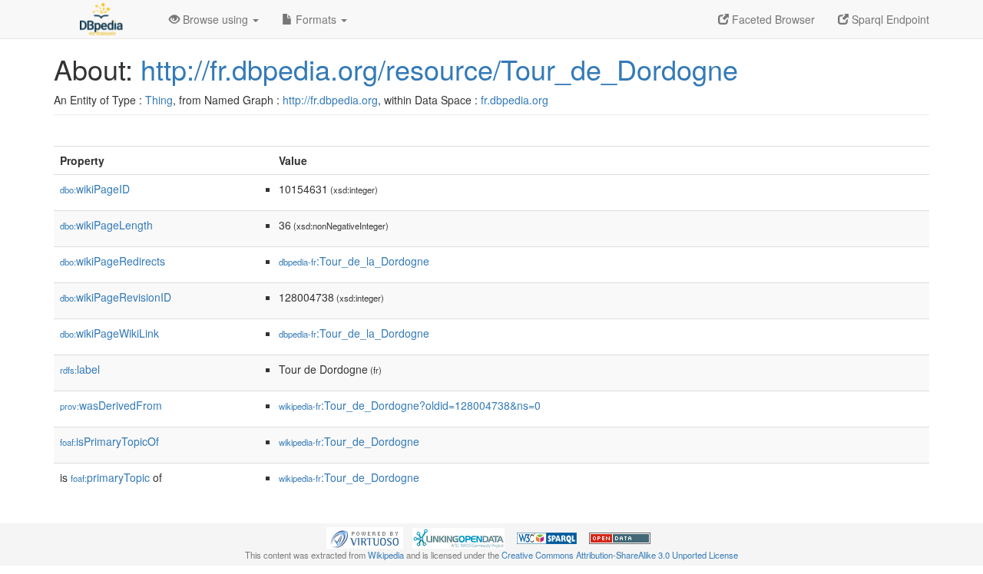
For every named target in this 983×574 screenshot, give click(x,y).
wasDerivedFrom (111, 405)
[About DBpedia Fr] (99, 19)
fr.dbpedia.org (514, 99)
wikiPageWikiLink (109, 333)
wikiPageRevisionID (115, 297)
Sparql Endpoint (889, 19)
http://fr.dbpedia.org (330, 99)
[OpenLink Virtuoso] (364, 536)
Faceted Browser (772, 19)
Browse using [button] (215, 19)
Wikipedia (386, 555)
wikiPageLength (106, 225)
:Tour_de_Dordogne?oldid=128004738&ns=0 (410, 405)
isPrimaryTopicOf (109, 441)
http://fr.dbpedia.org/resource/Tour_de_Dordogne (439, 68)
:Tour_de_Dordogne (349, 441)
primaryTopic (110, 477)
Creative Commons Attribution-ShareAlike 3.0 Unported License (619, 555)
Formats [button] (316, 19)
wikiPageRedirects (112, 261)
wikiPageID (95, 188)
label (80, 369)
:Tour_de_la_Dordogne (354, 261)
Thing (159, 99)
